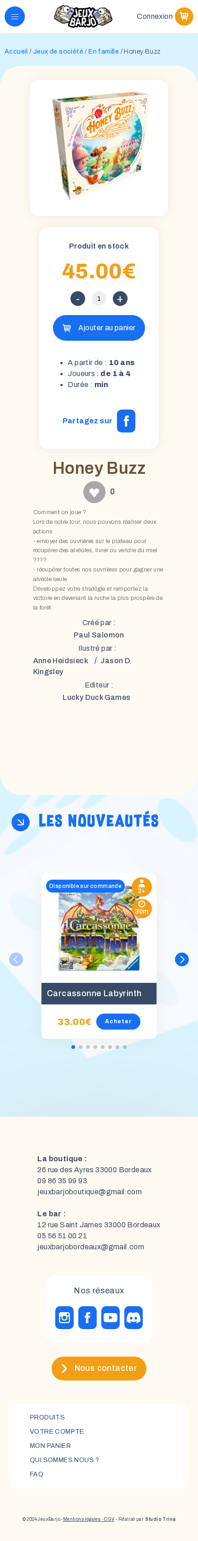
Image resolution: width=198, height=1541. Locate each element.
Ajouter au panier (107, 328)
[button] (182, 959)
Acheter (118, 1021)
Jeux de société (58, 51)
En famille (103, 51)
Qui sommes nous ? (64, 1460)
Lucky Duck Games (96, 697)
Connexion (155, 16)
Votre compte (57, 1431)
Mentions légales (81, 1519)
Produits (47, 1417)
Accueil (16, 51)
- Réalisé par (145, 1519)
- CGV (107, 1519)
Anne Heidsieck (60, 661)
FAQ (36, 1474)
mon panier (50, 1445)
